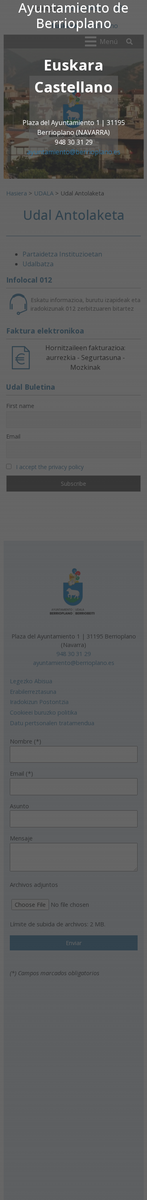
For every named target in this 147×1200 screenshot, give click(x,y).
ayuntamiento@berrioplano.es (73, 151)
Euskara (73, 65)
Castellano (73, 87)
